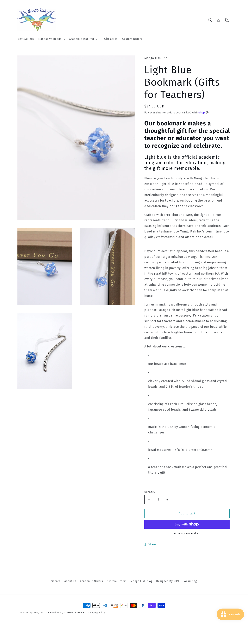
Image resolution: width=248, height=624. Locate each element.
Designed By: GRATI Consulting (176, 581)
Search (56, 581)
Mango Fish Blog (141, 581)
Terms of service (75, 612)
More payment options (187, 533)
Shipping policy (96, 612)
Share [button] (152, 544)
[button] (51, 39)
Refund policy (55, 612)
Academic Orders (91, 581)
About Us (70, 581)
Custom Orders (117, 581)
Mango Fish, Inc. (35, 612)
